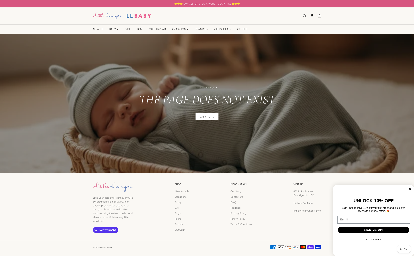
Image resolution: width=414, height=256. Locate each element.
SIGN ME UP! (373, 230)
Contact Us (236, 196)
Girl (177, 207)
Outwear (180, 229)
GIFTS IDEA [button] (221, 29)
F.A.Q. (233, 202)
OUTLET (242, 29)
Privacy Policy (238, 213)
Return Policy (237, 218)
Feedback (235, 207)
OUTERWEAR (157, 29)
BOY (139, 29)
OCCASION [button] (179, 29)
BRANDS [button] (200, 29)
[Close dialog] (410, 189)
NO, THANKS (373, 240)
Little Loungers (107, 247)
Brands (179, 224)
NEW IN (98, 29)
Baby (178, 202)
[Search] (304, 15)
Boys (178, 213)
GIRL (128, 29)
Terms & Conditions (241, 224)
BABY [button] (112, 29)
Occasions (180, 196)
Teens (178, 218)
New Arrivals (182, 191)
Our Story (235, 191)
